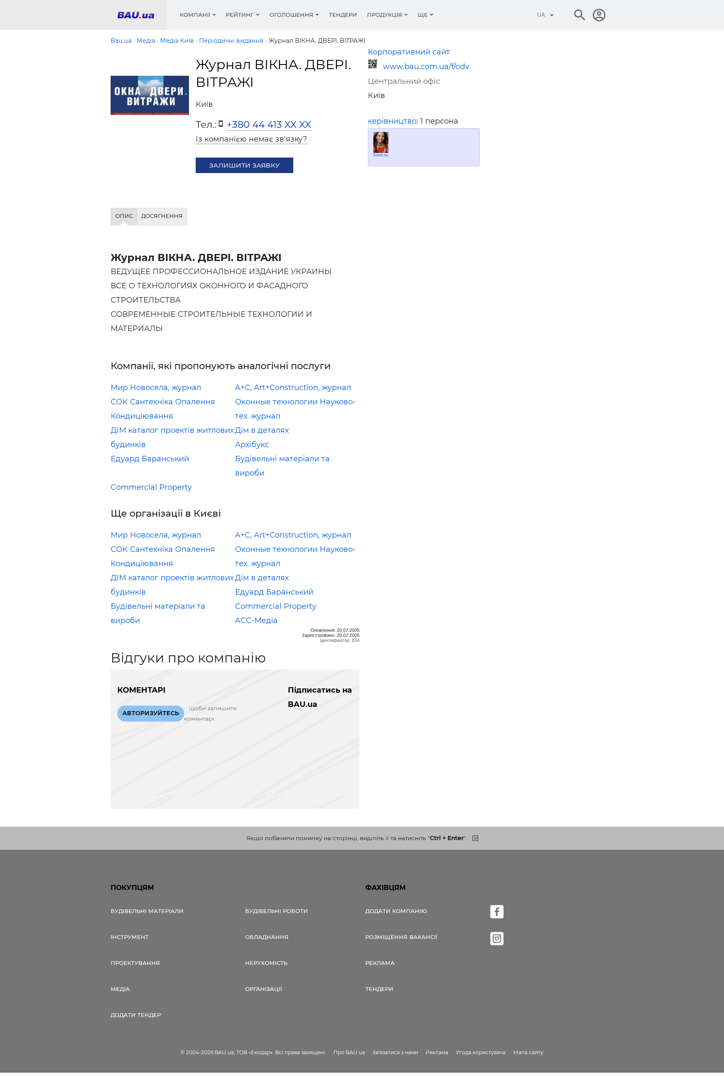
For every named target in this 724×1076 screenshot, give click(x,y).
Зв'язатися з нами (395, 1052)
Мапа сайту (528, 1052)
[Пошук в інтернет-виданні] (579, 15)
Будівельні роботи (276, 911)
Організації (263, 988)
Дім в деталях (262, 430)
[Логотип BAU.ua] (142, 15)
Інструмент (130, 937)
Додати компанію (396, 911)
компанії (195, 14)
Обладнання (267, 937)
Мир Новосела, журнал (156, 387)
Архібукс (252, 444)
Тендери (343, 14)
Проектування (135, 963)
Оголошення (291, 14)
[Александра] (380, 142)
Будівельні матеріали (147, 911)
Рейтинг (240, 14)
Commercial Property (151, 487)
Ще (423, 14)
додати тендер (136, 1014)
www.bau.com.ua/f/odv (426, 66)
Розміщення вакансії (401, 937)
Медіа (120, 988)
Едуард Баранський (150, 458)
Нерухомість (266, 963)
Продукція (384, 14)
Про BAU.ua (349, 1052)
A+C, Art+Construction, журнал (293, 387)
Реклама (380, 963)
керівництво (392, 121)
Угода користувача (481, 1052)
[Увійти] (599, 15)
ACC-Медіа (256, 620)
